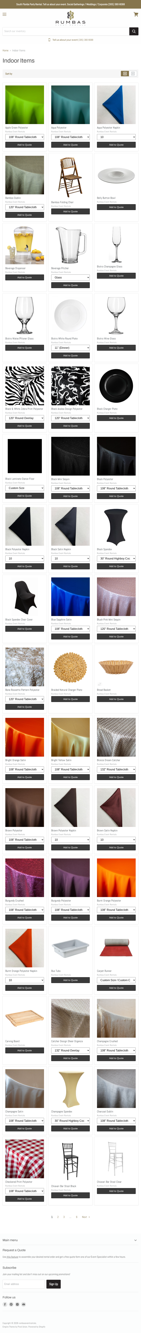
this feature (12, 1256)
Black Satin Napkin (61, 549)
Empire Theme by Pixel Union (15, 1326)
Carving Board (12, 1041)
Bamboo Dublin (13, 198)
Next (85, 1217)
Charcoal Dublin (105, 1111)
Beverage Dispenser (15, 268)
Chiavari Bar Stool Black (63, 1186)
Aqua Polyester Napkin (108, 127)
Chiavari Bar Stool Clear (109, 1182)
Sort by (8, 73)
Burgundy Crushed (14, 900)
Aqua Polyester (59, 127)
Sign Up (53, 1284)
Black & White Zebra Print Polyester (24, 409)
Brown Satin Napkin (107, 830)
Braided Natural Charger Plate (66, 690)
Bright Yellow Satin (61, 760)
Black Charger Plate (107, 409)
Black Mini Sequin (60, 479)
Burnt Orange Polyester (109, 900)
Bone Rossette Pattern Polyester (22, 690)
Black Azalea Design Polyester (67, 409)
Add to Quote (24, 144)
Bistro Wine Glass (106, 338)
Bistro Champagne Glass (109, 266)
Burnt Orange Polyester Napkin (21, 971)
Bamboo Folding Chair (62, 202)
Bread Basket (104, 690)
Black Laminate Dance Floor (19, 479)
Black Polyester (105, 479)
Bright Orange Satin (15, 760)
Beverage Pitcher (60, 268)
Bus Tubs (56, 971)
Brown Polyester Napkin (63, 830)
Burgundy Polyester (61, 900)
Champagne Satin (14, 1111)
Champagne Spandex (61, 1111)
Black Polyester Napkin (17, 549)
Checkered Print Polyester (18, 1182)
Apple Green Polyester (16, 127)
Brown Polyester (13, 830)
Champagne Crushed (107, 1041)
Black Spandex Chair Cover (19, 619)
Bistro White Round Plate (64, 338)
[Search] (133, 31)
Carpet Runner (104, 971)
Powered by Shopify (36, 1326)
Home (5, 50)
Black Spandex (104, 549)
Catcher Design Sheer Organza (67, 1041)
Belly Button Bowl (106, 198)
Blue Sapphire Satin (61, 619)
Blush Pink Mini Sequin (108, 619)
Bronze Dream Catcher (108, 760)
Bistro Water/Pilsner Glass (19, 338)
